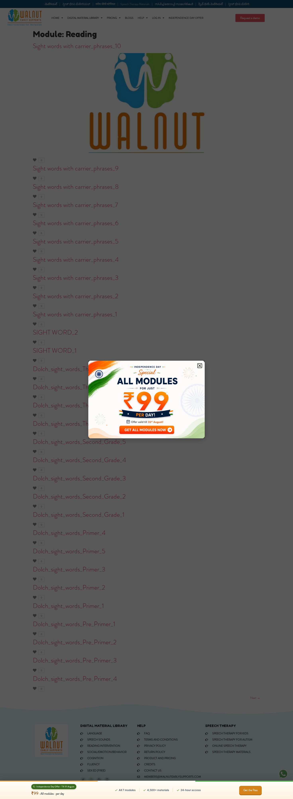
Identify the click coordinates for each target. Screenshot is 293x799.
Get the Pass (250, 790)
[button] (200, 366)
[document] (146, 399)
